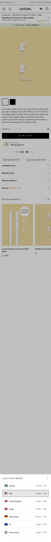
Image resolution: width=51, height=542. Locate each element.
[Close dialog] (48, 260)
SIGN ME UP (37, 276)
